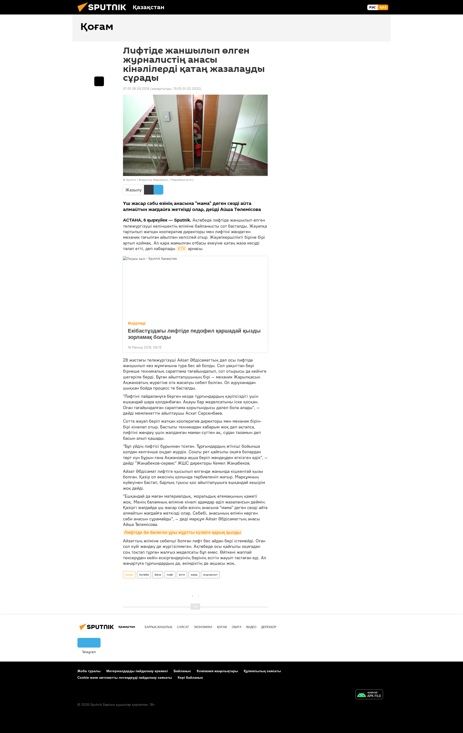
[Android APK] (369, 695)
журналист (210, 574)
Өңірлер (137, 323)
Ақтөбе (144, 574)
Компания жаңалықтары (217, 671)
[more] (260, 347)
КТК (181, 248)
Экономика (203, 627)
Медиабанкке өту (182, 180)
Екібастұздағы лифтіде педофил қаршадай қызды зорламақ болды (194, 334)
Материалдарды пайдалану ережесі (137, 671)
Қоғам (129, 574)
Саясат (183, 627)
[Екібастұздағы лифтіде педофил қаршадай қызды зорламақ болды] (195, 287)
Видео (251, 627)
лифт (170, 574)
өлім (182, 574)
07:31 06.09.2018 (136, 88)
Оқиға (236, 627)
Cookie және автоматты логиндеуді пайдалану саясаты (124, 677)
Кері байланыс (190, 677)
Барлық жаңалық (158, 627)
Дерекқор (268, 627)
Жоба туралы (89, 671)
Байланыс (182, 671)
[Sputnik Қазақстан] (104, 13)
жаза (194, 574)
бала (158, 574)
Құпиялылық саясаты (262, 671)
